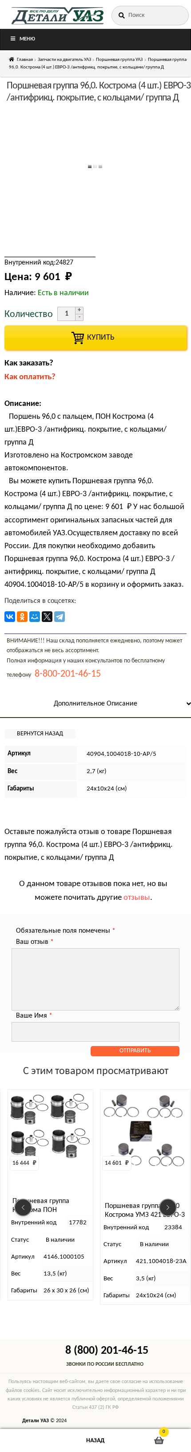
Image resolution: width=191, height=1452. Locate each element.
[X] (47, 616)
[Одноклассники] (22, 616)
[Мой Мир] (34, 616)
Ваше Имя (34, 1015)
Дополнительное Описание (95, 703)
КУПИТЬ (95, 337)
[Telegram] (59, 616)
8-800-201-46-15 (68, 674)
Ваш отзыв (35, 942)
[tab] (95, 704)
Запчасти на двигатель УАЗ (64, 59)
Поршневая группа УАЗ (119, 59)
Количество (28, 314)
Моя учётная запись (32, 1440)
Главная (25, 59)
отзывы (136, 898)
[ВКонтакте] (9, 616)
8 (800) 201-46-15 (106, 1351)
